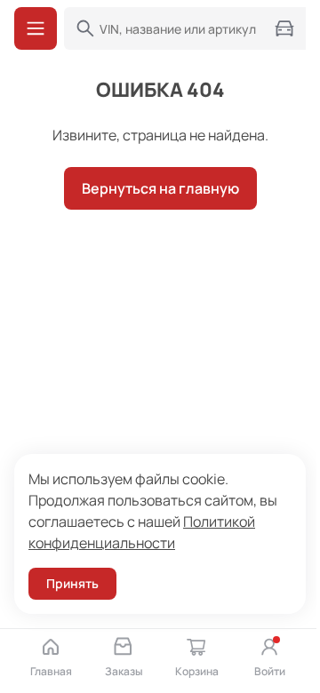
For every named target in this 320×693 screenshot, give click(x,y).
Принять (72, 583)
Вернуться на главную (160, 188)
